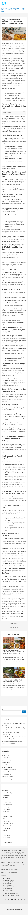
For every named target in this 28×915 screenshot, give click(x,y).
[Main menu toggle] (25, 3)
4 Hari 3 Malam (6, 840)
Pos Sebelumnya (14, 623)
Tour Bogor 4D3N (9, 885)
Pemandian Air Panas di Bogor (9, 769)
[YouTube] (12, 899)
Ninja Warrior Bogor (7, 804)
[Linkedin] (21, 899)
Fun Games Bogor (7, 802)
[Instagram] (5, 899)
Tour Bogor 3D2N (9, 883)
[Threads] (24, 899)
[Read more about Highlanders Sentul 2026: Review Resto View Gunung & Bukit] (14, 672)
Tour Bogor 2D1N (9, 882)
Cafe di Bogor (5, 753)
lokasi (15, 486)
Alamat (3, 862)
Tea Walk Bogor (6, 821)
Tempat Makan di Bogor (7, 779)
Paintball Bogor (6, 809)
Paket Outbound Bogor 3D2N (12, 895)
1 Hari (4, 833)
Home (2, 8)
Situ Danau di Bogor (6, 774)
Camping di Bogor (6, 755)
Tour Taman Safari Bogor (10, 887)
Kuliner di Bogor (5, 764)
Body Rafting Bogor (7, 800)
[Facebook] (2, 899)
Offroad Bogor (6, 807)
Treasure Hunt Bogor (8, 825)
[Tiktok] (8, 899)
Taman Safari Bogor (7, 842)
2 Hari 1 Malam (6, 835)
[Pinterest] (18, 899)
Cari (2, 709)
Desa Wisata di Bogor (7, 760)
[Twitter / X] (14, 901)
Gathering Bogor (9, 890)
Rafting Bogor (6, 818)
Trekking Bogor (6, 828)
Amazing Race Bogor (8, 793)
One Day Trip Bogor (9, 880)
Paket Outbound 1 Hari (10, 892)
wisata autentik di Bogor (13, 599)
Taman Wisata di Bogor (7, 776)
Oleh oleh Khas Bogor (7, 767)
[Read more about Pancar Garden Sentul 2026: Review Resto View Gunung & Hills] (14, 643)
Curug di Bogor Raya (6, 757)
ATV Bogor (5, 797)
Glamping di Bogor (6, 762)
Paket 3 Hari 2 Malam (8, 816)
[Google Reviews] (15, 899)
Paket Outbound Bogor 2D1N (12, 893)
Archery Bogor (6, 795)
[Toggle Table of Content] (23, 112)
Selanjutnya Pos (14, 627)
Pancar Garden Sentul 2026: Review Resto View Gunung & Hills (13, 650)
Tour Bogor (4, 830)
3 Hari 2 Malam (6, 837)
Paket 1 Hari (6, 811)
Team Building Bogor (8, 823)
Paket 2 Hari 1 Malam (8, 814)
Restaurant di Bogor (10, 8)
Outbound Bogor (6, 790)
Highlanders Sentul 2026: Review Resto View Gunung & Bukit (13, 680)
